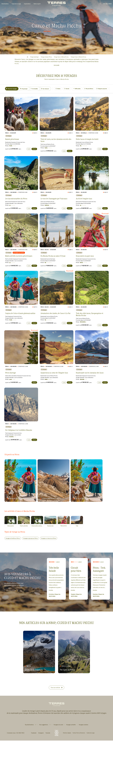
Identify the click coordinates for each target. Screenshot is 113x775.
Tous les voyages (12, 88)
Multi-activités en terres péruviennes (18, 256)
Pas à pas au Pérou (67, 669)
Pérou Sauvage (10, 373)
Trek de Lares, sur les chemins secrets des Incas (56, 140)
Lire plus (51, 590)
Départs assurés (102, 88)
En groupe (24, 88)
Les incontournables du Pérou (16, 198)
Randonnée (51, 526)
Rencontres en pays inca (85, 256)
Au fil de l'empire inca (84, 198)
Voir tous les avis (10, 590)
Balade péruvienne (12, 139)
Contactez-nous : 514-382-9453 (15, 733)
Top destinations (29, 724)
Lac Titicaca (79, 498)
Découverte (12, 526)
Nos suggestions (43, 724)
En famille (35, 88)
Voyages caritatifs (71, 724)
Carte (28, 149)
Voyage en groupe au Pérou (30, 538)
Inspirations (27, 3)
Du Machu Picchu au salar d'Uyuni (53, 256)
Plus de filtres (89, 88)
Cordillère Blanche (49, 498)
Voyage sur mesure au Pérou (48, 538)
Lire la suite (56, 65)
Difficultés (78, 88)
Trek (79, 526)
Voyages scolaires (83, 724)
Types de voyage (16, 3)
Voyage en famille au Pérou (13, 538)
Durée (67, 88)
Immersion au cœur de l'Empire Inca (54, 373)
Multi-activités (25, 526)
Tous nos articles (55, 687)
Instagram (41, 733)
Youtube (48, 733)
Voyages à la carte (58, 724)
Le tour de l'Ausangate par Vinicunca (54, 198)
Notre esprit (37, 3)
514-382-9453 (107, 4)
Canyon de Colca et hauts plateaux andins (20, 313)
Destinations (5, 3)
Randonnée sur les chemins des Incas (90, 373)
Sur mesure (46, 88)
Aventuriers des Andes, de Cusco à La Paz (55, 313)
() (67, 31)
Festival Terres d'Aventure (79, 732)
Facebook (33, 733)
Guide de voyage (90, 732)
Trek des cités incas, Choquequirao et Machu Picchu (89, 314)
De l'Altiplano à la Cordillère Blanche (18, 430)
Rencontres (65, 525)
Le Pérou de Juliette (33, 669)
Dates (58, 88)
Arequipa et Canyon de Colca (20, 498)
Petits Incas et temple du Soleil (87, 139)
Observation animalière (37, 526)
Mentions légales (67, 732)
